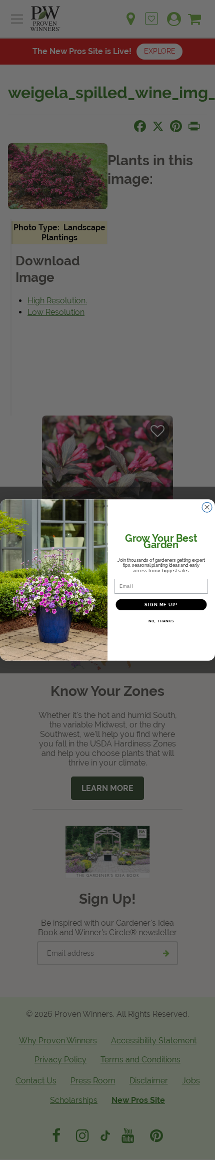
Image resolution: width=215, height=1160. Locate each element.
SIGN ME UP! (161, 604)
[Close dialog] (207, 507)
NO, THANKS (161, 621)
